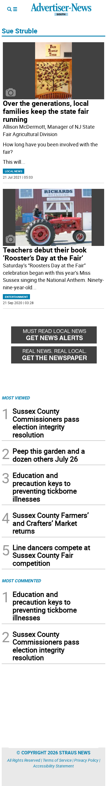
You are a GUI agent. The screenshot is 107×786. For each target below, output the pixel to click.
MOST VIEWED (16, 398)
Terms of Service (57, 760)
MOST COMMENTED (21, 580)
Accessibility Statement (53, 766)
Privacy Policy (86, 760)
